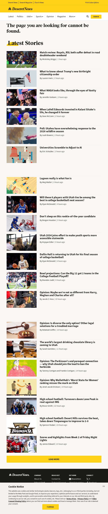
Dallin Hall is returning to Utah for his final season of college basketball (69, 256)
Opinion (50, 16)
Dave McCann (48, 116)
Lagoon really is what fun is (56, 178)
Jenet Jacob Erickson (51, 387)
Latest (11, 16)
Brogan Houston (49, 220)
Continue (50, 507)
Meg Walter (47, 182)
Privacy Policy (83, 499)
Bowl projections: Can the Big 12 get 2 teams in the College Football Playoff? (69, 275)
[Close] (104, 487)
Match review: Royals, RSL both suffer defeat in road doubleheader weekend (70, 54)
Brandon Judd (48, 280)
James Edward (48, 444)
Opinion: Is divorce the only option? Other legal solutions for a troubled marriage (67, 324)
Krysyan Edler (48, 242)
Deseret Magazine (26, 2)
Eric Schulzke (47, 151)
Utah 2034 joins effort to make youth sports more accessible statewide (68, 237)
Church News (39, 2)
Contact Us (56, 479)
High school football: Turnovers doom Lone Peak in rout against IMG (69, 400)
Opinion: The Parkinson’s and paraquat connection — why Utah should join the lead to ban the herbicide (69, 364)
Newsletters (76, 479)
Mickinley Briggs (49, 59)
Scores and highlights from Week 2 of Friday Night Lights (68, 439)
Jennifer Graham (49, 97)
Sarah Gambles (48, 349)
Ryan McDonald (48, 204)
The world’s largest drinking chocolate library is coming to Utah (67, 343)
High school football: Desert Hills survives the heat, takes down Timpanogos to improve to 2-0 (69, 420)
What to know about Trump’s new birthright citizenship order (65, 73)
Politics (20, 16)
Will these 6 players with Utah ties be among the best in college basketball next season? (67, 199)
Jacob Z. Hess (48, 299)
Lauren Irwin (47, 78)
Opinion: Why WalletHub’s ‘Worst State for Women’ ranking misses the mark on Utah (69, 381)
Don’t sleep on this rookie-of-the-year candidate (67, 216)
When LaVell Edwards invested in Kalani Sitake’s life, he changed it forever (67, 111)
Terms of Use (71, 499)
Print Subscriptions (92, 2)
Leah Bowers (47, 135)
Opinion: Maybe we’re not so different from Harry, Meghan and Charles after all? (68, 294)
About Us (37, 479)
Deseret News (13, 2)
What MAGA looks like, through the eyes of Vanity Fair (68, 92)
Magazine (61, 16)
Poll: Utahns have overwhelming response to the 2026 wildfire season (68, 130)
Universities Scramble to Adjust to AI (61, 147)
